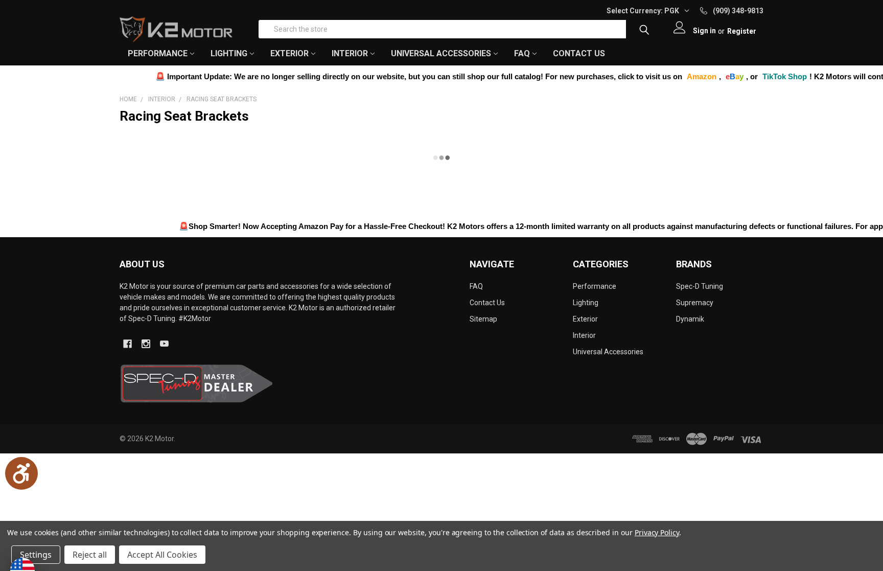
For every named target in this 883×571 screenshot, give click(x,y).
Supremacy (694, 303)
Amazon (684, 76)
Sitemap (483, 319)
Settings (36, 554)
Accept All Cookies (162, 554)
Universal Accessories (608, 352)
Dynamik (690, 319)
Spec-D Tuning (699, 286)
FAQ (522, 53)
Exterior (585, 319)
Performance (594, 286)
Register (741, 31)
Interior (584, 335)
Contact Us (579, 53)
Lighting (585, 303)
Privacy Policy (657, 532)
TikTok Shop (767, 76)
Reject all (90, 554)
